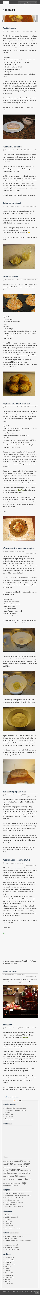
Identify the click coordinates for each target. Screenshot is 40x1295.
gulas (4, 1167)
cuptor (5, 1164)
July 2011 (8, 1279)
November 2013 (9, 1260)
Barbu (7, 1249)
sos (4, 1183)
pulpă (19, 1176)
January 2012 (9, 1275)
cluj (29, 1161)
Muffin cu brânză (10, 276)
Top (37, 1292)
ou (16, 1173)
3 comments (32, 797)
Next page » (16, 1097)
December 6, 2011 (22, 974)
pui (16, 1176)
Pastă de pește (9, 28)
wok (17, 1185)
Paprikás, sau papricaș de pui (16, 403)
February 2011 (9, 1284)
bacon (7, 1161)
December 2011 (9, 1277)
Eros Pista (21, 490)
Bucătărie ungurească (11, 1217)
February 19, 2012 (22, 551)
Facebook (18, 1100)
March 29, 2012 (21, 31)
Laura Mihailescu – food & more (14, 1202)
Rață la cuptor (9, 1114)
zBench (28, 1291)
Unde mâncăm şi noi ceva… (13, 1228)
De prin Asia (8, 1221)
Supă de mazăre (10, 1119)
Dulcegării (8, 1223)
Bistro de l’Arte (9, 971)
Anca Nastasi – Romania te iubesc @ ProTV (18, 1195)
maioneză (5, 1170)
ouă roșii (20, 1173)
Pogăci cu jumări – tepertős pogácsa (15, 1108)
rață (25, 1176)
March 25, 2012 (21, 150)
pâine (22, 1176)
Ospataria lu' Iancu (10, 1204)
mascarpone (24, 1170)
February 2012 (9, 1273)
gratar (27, 1163)
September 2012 (10, 1264)
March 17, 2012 (21, 280)
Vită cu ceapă (9, 1117)
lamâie (24, 1166)
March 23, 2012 (21, 206)
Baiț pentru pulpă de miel (14, 791)
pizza (8, 1176)
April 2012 (8, 1268)
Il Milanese (7, 1025)
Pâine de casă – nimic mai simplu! (18, 548)
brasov (11, 1161)
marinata (15, 1170)
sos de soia (9, 1183)
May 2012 (8, 1266)
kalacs (8, 1167)
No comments (32, 31)
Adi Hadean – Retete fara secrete (14, 1193)
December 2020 (9, 1258)
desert (10, 1163)
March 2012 (8, 1271)
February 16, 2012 (22, 795)
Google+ (20, 1100)
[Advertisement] (16, 1139)
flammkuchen (17, 1164)
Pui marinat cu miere (12, 147)
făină (22, 1164)
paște (4, 1176)
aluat (4, 1161)
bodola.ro (9, 9)
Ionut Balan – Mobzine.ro (12, 1200)
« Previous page (7, 1097)
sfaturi (15, 1179)
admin (13, 31)
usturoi (11, 1185)
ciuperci (26, 1161)
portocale (12, 1176)
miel (5, 1173)
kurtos (12, 1167)
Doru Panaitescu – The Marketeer (15, 1198)
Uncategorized (9, 1226)
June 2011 (8, 1281)
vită (15, 1185)
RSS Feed (15, 1100)
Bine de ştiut (8, 1215)
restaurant (8, 1179)
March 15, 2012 (21, 407)
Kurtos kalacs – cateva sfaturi (16, 860)
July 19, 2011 (20, 1028)
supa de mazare (16, 1183)
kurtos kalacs (17, 1167)
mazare (30, 1170)
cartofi (15, 1161)
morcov (10, 1173)
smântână (24, 1179)
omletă (14, 1173)
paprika (26, 1173)
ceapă (20, 1161)
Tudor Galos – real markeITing (14, 1206)
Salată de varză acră (12, 203)
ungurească (6, 1185)
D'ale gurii (8, 1219)
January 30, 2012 (22, 863)
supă (24, 1183)
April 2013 (8, 1262)
